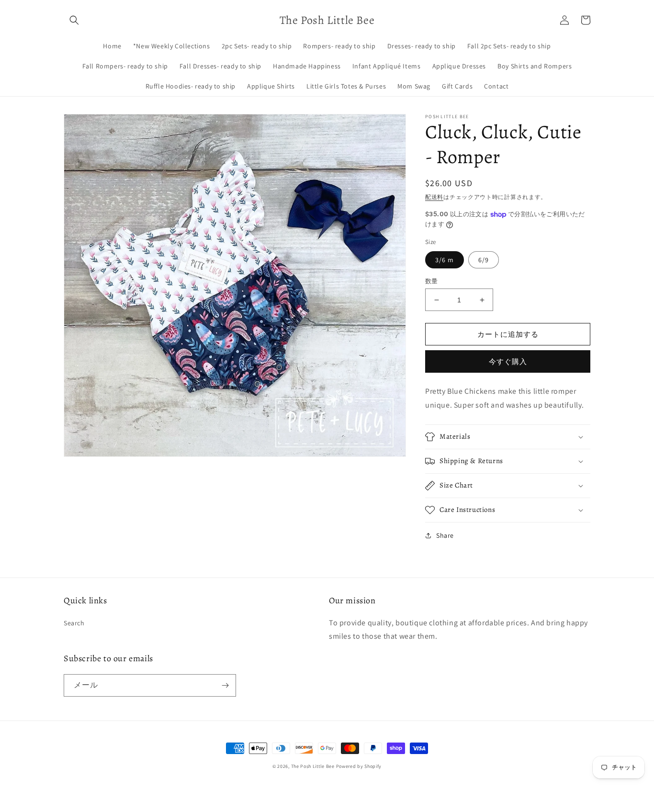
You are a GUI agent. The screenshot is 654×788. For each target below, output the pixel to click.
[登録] (225, 685)
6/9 (483, 259)
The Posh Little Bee (313, 766)
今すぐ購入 (508, 361)
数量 (431, 281)
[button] (74, 20)
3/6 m (444, 259)
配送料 (434, 196)
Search (74, 623)
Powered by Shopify (359, 766)
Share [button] (445, 535)
